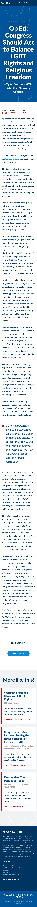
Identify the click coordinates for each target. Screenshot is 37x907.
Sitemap (18, 903)
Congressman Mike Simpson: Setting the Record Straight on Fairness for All (16, 737)
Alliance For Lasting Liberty (14, 3)
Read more (18, 653)
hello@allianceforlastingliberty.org (12, 874)
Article (25, 113)
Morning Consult (11, 159)
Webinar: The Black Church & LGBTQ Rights (16, 696)
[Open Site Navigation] (34, 3)
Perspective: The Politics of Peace (14, 779)
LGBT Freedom (15, 113)
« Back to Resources (18, 22)
